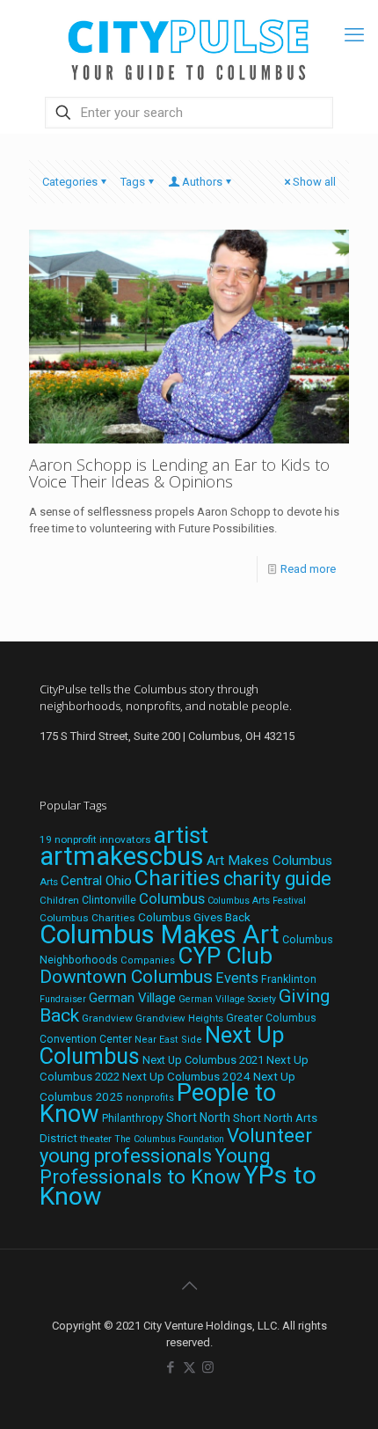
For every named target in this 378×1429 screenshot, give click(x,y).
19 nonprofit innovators (95, 839)
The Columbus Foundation (169, 1139)
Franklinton (288, 979)
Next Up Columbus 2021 (203, 1059)
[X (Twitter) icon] (189, 1367)
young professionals (126, 1156)
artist (181, 835)
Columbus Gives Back (194, 917)
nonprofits (150, 1097)
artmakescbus (122, 856)
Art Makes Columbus (269, 860)
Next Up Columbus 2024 (186, 1076)
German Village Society (227, 999)
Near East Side (168, 1039)
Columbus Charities (87, 918)
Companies (147, 960)
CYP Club (225, 955)
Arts (49, 882)
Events (236, 978)
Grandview (107, 1018)
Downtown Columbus (126, 976)
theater (96, 1138)
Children (59, 900)
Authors (202, 181)
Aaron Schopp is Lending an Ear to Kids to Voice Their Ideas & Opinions (179, 473)
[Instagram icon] (207, 1367)
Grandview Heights (179, 1018)
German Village (132, 998)
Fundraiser (63, 999)
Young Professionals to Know (155, 1166)
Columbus (172, 898)
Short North (198, 1117)
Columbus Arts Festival (256, 900)
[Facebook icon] (171, 1367)
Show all (314, 181)
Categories (70, 181)
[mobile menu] (354, 35)
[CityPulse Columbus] (189, 46)
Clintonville (109, 900)
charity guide (277, 879)
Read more (308, 568)
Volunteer (269, 1135)
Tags (132, 181)
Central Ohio (96, 881)
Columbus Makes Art (160, 934)
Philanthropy (133, 1118)
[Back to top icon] (189, 1285)
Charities (177, 877)
